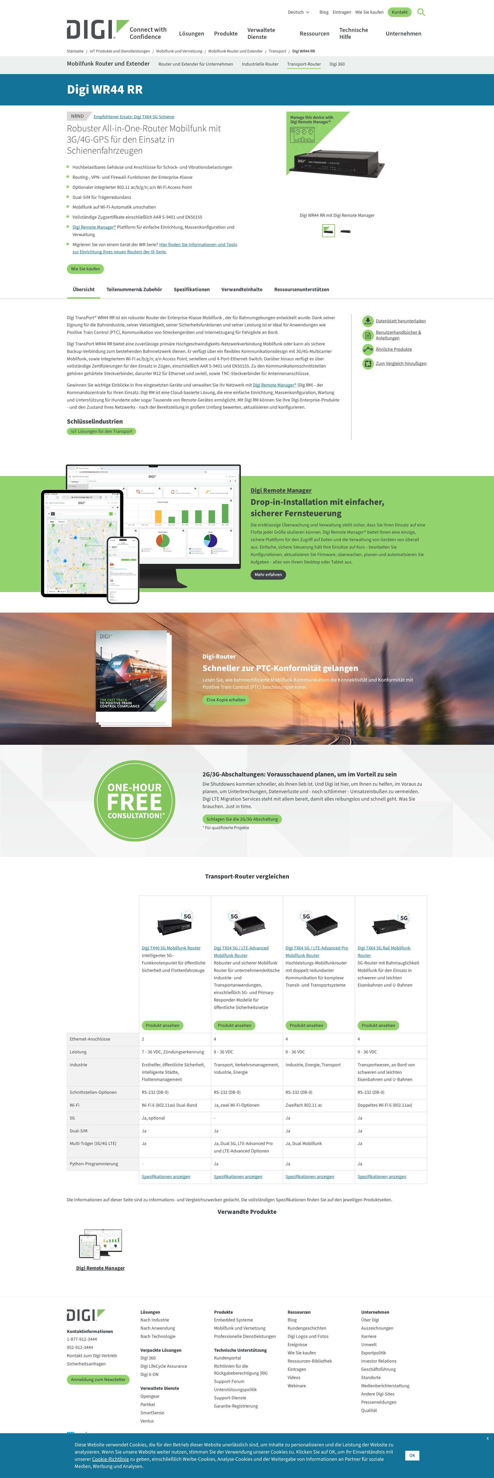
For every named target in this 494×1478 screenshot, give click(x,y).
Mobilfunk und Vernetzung (179, 51)
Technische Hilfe (353, 33)
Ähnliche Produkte (394, 349)
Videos (294, 1377)
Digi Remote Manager (281, 490)
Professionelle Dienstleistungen (245, 1336)
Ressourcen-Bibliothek (310, 1361)
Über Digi (370, 1320)
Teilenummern (134, 289)
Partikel (147, 1404)
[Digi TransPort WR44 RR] (345, 230)
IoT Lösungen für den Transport (101, 431)
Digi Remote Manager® (94, 227)
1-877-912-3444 (82, 1339)
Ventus (147, 1421)
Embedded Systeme (233, 1320)
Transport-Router (304, 64)
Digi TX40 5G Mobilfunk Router (171, 948)
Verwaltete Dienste (261, 33)
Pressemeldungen (378, 1402)
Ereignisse (297, 1344)
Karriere (368, 1336)
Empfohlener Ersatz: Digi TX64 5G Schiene (134, 117)
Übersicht (84, 289)
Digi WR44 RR (303, 51)
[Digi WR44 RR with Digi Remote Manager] (328, 230)
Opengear (150, 1396)
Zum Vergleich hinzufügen (401, 363)
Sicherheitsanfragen (86, 1364)
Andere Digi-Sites (377, 1394)
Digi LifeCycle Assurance (163, 1366)
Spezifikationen (192, 289)
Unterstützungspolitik (235, 1389)
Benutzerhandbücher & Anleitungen (398, 335)
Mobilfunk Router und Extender (235, 51)
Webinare (297, 1386)
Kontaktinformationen (90, 1331)
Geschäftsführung (378, 1369)
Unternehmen (403, 33)
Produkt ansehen (162, 1025)
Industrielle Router (260, 64)
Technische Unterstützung (240, 1350)
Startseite (75, 51)
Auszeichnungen (377, 1328)
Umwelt (369, 1344)
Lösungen (191, 33)
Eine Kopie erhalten (226, 700)
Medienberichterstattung (385, 1386)
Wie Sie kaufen (369, 12)
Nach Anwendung (157, 1328)
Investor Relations (378, 1361)
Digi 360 (337, 64)
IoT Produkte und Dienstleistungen (120, 51)
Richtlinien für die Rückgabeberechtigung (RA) (241, 1369)
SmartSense (152, 1413)
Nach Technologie (157, 1336)
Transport (277, 51)
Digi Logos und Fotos (308, 1336)
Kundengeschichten (307, 1328)
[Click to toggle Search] (421, 12)
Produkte (226, 33)
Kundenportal (227, 1358)
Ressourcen (315, 33)
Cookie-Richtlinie (110, 1459)
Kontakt (400, 12)
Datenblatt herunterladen (401, 321)
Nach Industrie (154, 1320)
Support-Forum (229, 1381)
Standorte (371, 1377)
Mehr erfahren (268, 574)
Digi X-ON (149, 1374)
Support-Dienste (230, 1398)
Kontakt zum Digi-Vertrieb (92, 1355)
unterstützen (301, 289)
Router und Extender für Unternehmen (195, 64)
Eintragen (342, 12)
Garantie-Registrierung (236, 1406)
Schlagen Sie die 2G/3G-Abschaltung (242, 819)
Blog (324, 12)
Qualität (369, 1410)
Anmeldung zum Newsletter (98, 1379)
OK (412, 1455)
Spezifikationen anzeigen (166, 1177)
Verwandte (242, 289)
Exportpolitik (373, 1353)
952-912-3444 (80, 1347)
